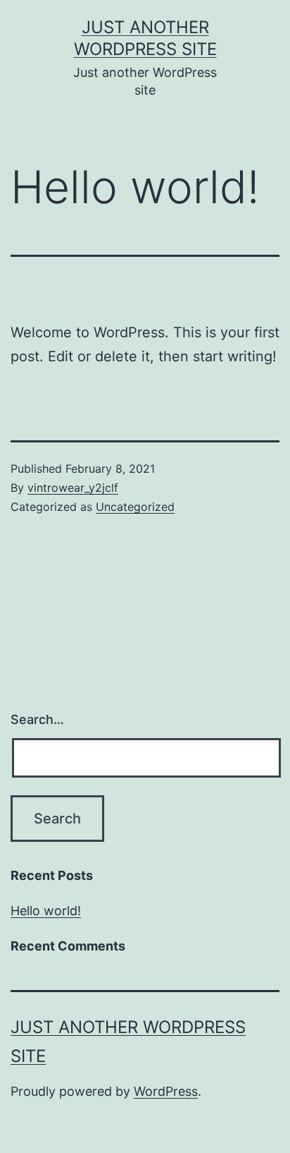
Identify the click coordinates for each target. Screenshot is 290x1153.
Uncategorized (135, 507)
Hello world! (46, 910)
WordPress (166, 1091)
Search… (37, 719)
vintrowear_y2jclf (72, 488)
